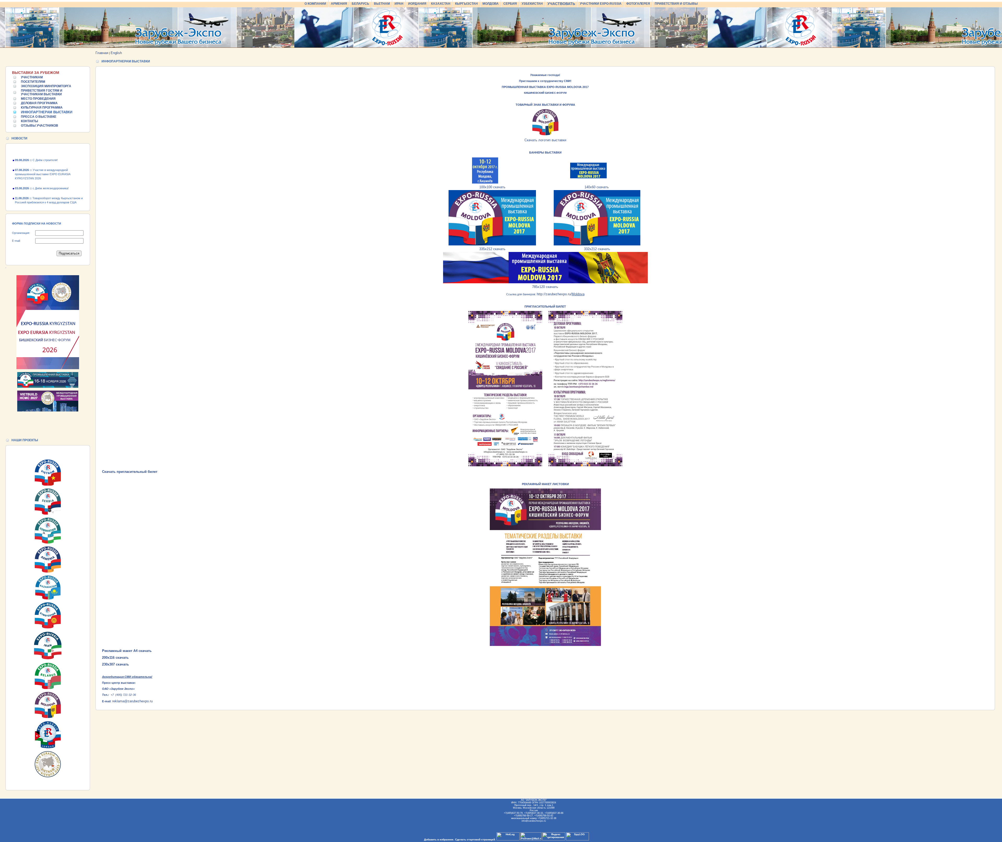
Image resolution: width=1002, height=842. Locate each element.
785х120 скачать (545, 287)
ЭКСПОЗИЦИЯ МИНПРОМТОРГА (46, 86)
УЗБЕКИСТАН (532, 3)
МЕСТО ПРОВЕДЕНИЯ (38, 99)
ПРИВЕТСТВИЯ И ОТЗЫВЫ (676, 3)
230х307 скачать (115, 664)
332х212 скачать (597, 249)
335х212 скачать (492, 249)
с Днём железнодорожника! (42, 172)
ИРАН (399, 3)
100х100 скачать (492, 187)
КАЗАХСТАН (440, 3)
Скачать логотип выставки (545, 140)
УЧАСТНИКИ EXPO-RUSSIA (601, 3)
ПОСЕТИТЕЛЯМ (33, 82)
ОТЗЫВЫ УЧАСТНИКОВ (39, 125)
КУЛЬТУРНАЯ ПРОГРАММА (42, 107)
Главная (102, 53)
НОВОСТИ (19, 138)
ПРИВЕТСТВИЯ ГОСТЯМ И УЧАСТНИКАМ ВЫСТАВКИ (41, 92)
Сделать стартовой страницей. (475, 839)
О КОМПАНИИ (315, 3)
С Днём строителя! (36, 196)
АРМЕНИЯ (339, 3)
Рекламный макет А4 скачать (127, 651)
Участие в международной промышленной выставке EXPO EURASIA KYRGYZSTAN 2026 (42, 158)
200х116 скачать (115, 658)
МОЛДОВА (490, 3)
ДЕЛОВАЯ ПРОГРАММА (39, 103)
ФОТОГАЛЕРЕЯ (638, 3)
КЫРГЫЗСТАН (466, 3)
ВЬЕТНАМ (382, 3)
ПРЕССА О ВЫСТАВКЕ (38, 117)
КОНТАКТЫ (29, 121)
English (116, 53)
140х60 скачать (596, 187)
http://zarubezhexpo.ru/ (560, 294)
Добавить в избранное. (439, 839)
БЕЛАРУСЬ (360, 3)
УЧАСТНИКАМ (32, 77)
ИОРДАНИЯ (417, 3)
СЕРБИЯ (510, 3)
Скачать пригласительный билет (129, 472)
